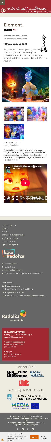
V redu (34, 437)
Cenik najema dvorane (11, 286)
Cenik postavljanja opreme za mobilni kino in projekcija (24, 295)
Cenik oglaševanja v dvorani (13, 292)
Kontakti (5, 231)
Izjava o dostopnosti (10, 244)
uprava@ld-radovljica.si (30, 425)
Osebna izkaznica (9, 225)
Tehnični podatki (10, 263)
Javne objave (9, 267)
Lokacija (5, 228)
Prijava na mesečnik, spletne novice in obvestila (22, 273)
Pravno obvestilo (8, 241)
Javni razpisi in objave (10, 238)
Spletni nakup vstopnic (13, 270)
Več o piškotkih (44, 437)
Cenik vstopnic (7, 283)
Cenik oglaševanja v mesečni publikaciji (17, 289)
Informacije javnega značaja (13, 235)
